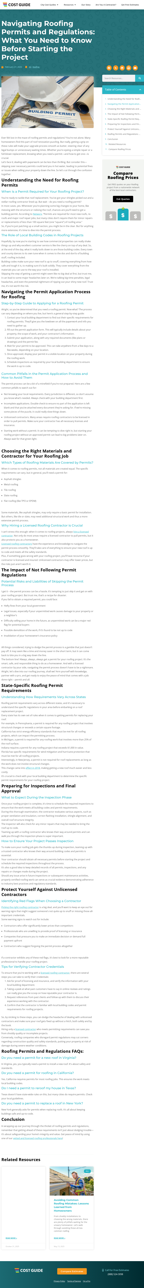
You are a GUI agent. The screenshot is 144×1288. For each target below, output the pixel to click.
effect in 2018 (33, 768)
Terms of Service (74, 1281)
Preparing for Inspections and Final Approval (124, 124)
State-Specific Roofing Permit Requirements (124, 119)
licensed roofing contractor (55, 972)
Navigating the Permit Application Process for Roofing (124, 104)
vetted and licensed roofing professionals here (37, 1138)
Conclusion (113, 139)
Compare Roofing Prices (120, 149)
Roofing (36, 67)
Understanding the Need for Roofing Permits (124, 99)
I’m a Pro (86, 1281)
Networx (37, 214)
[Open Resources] (75, 4)
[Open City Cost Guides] (58, 4)
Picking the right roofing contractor (20, 907)
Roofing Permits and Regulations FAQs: (124, 134)
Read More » (11, 1238)
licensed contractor (25, 1029)
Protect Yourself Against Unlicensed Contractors (124, 129)
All (30, 67)
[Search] (139, 78)
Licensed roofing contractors (16, 543)
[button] (140, 90)
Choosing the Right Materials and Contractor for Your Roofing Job (124, 108)
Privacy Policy (59, 1281)
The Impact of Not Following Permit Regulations (124, 114)
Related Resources (117, 144)
